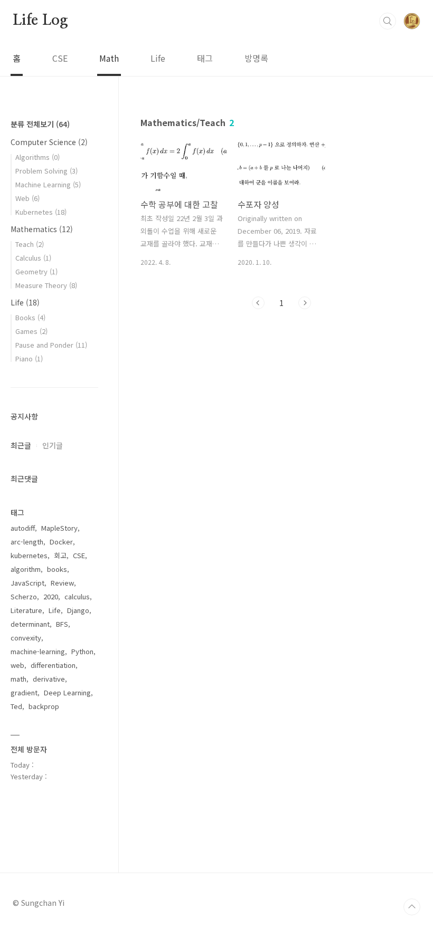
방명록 (256, 58)
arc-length (27, 542)
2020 (50, 596)
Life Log (40, 20)
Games (31, 331)
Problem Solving (46, 171)
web (17, 665)
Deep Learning (67, 692)
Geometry (36, 271)
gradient (24, 692)
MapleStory (59, 528)
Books (30, 317)
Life (157, 58)
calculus (77, 596)
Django (78, 610)
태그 (205, 58)
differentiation (53, 665)
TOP (411, 906)
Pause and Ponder (51, 345)
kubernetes (29, 555)
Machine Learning (48, 184)
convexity (26, 638)
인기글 (52, 445)
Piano (29, 358)
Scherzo (24, 596)
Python (82, 651)
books (57, 569)
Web (27, 198)
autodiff (23, 528)
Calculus (33, 258)
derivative (49, 679)
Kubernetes (41, 212)
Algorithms (37, 157)
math (18, 679)
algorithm (26, 569)
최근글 (21, 445)
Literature (26, 610)
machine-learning (38, 651)
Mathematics (42, 229)
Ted (16, 706)
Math (109, 58)
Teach (29, 244)
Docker (61, 542)
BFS (62, 624)
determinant (30, 624)
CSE (60, 58)
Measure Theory (46, 285)
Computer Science (49, 142)
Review (62, 583)
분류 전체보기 (40, 124)
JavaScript (27, 583)
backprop (44, 706)
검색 (388, 21)
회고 (60, 555)
